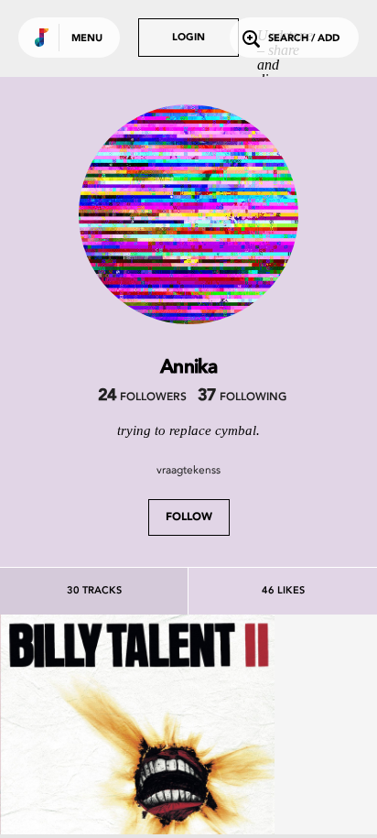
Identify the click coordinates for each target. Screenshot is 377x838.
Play (137, 751)
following (242, 397)
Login (188, 38)
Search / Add (303, 39)
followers (142, 397)
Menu (86, 39)
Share (194, 751)
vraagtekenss (188, 469)
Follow (189, 517)
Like (79, 751)
